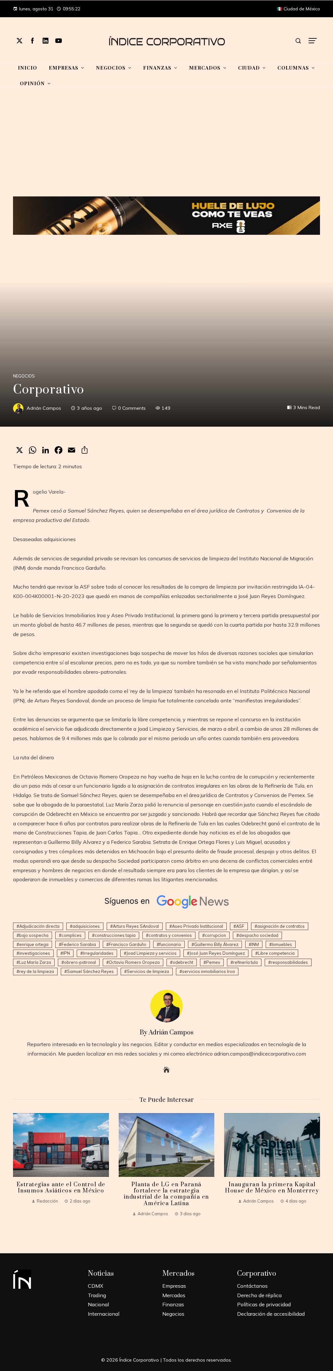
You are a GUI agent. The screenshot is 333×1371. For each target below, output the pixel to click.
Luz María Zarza (35, 962)
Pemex (213, 962)
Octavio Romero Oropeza (134, 962)
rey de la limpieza (36, 971)
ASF (240, 926)
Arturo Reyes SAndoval (136, 926)
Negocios (24, 376)
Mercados (173, 1295)
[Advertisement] (166, 146)
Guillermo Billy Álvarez (216, 944)
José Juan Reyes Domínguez (217, 953)
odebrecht (183, 962)
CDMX (95, 1286)
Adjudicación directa (39, 926)
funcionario (170, 944)
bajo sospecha (33, 935)
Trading (97, 1295)
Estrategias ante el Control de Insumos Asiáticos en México (61, 1187)
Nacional (98, 1304)
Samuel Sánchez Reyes (90, 971)
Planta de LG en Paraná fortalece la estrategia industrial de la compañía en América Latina (166, 1194)
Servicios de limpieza (148, 971)
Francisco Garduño (127, 944)
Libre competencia (276, 953)
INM (255, 944)
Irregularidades (98, 953)
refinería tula (245, 962)
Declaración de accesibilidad (271, 1314)
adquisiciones (86, 926)
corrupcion (215, 935)
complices (71, 935)
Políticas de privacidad (264, 1304)
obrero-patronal (80, 962)
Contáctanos (252, 1286)
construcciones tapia (115, 935)
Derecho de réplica (259, 1295)
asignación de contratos (281, 926)
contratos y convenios (170, 935)
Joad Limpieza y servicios (152, 953)
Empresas (174, 1286)
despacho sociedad (258, 935)
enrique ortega (33, 944)
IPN (66, 953)
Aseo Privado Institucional (197, 926)
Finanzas (173, 1304)
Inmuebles (282, 944)
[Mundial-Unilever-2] (166, 215)
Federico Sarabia (78, 944)
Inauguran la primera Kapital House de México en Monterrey (272, 1187)
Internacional (103, 1314)
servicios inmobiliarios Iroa (208, 971)
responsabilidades (289, 962)
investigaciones (34, 953)
